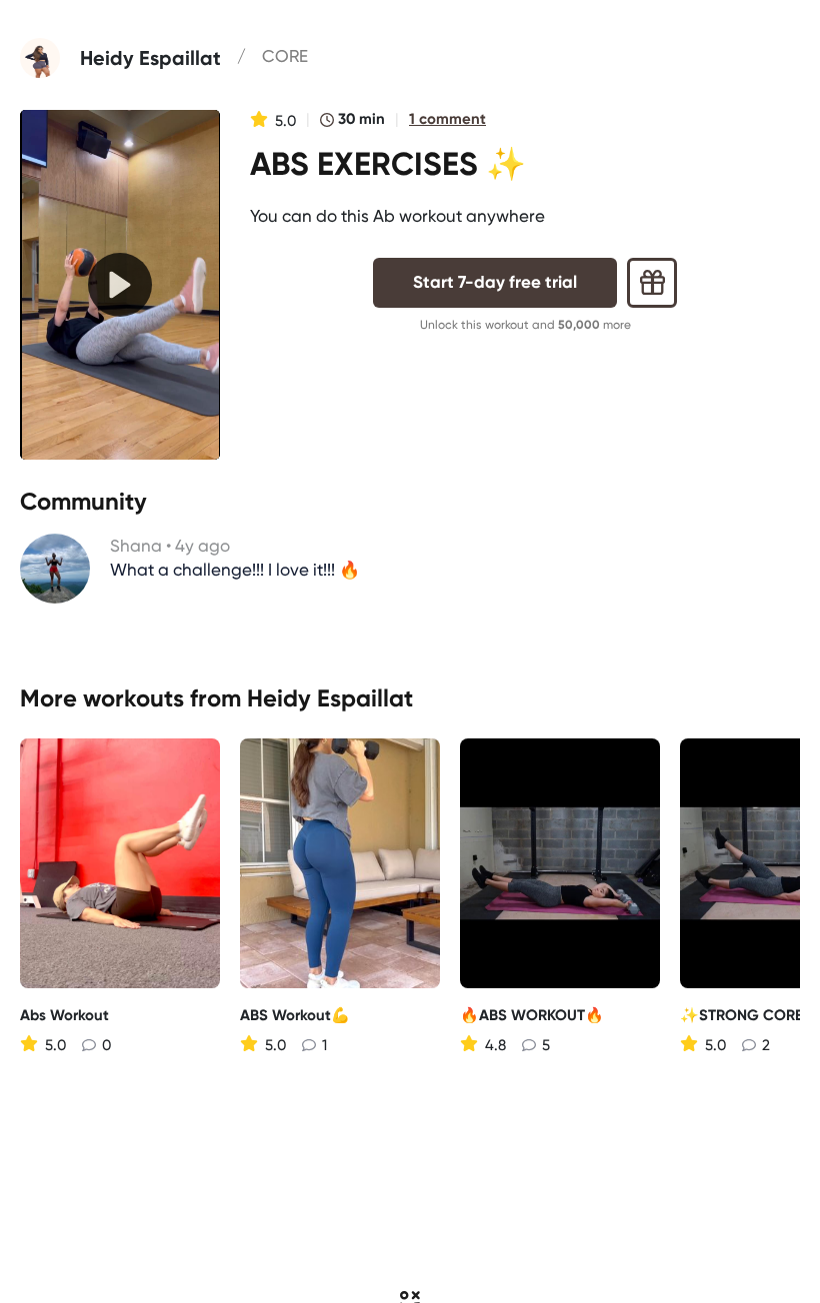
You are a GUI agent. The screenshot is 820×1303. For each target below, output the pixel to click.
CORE (285, 56)
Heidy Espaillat (330, 697)
